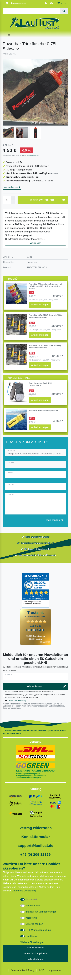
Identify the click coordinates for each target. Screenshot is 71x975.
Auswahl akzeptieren (35, 953)
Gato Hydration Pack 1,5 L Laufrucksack (40, 384)
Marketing (31, 917)
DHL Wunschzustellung (38, 930)
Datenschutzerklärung (17, 700)
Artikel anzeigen (40, 304)
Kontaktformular (35, 837)
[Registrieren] (52, 3)
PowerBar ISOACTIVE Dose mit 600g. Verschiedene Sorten (45, 346)
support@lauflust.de (35, 846)
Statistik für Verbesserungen (41, 911)
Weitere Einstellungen (32, 942)
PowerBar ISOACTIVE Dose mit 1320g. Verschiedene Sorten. (46, 316)
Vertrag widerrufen (35, 828)
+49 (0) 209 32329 (35, 854)
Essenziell (31, 899)
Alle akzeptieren (35, 947)
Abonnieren (34, 686)
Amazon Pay (33, 905)
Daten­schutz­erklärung (24, 890)
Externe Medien (34, 923)
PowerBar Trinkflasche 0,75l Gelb (43, 411)
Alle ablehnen (35, 959)
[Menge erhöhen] (13, 198)
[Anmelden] (46, 3)
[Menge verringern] (13, 202)
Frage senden (52, 519)
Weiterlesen (35, 243)
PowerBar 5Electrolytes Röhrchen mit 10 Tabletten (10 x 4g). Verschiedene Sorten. (46, 286)
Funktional (31, 936)
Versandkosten (32, 155)
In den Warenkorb (41, 200)
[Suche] (64, 11)
